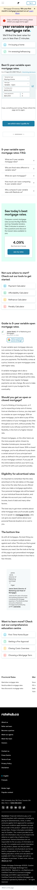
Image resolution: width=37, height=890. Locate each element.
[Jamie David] (3, 336)
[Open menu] (2, 2)
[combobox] (16, 78)
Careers (4, 743)
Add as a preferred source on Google (16, 340)
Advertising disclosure (28, 72)
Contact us (5, 751)
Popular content (7, 792)
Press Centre (6, 755)
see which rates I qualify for (18, 124)
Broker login (5, 788)
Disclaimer (5, 768)
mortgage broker (22, 515)
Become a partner (7, 730)
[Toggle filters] (33, 86)
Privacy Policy (6, 763)
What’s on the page (8, 888)
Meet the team (6, 739)
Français (4, 780)
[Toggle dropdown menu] (28, 78)
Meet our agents (7, 735)
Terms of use (6, 759)
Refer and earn (6, 726)
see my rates (18, 252)
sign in (31, 3)
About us (4, 722)
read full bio (17, 606)
